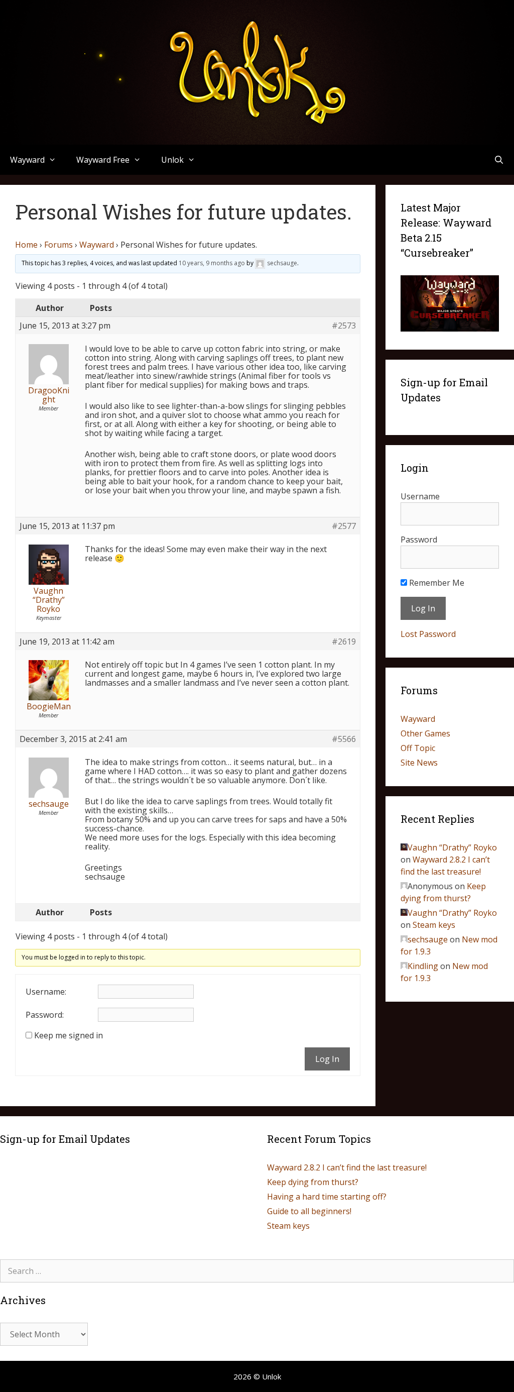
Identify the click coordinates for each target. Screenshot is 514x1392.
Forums (58, 244)
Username (420, 496)
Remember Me (435, 582)
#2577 (344, 525)
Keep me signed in (68, 1035)
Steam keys (434, 924)
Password (419, 539)
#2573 (344, 325)
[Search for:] (257, 1270)
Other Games (425, 733)
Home (26, 244)
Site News (419, 762)
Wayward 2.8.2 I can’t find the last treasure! (347, 1167)
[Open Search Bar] (498, 160)
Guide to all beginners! (309, 1211)
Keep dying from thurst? (312, 1182)
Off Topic (418, 748)
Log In (327, 1058)
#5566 (344, 738)
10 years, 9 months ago (212, 263)
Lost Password (428, 633)
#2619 (344, 641)
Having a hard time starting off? (327, 1196)
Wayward (96, 244)
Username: (46, 991)
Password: (45, 1014)
